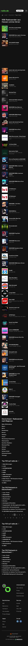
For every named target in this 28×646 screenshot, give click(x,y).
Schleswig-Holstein (6, 453)
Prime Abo (18, 611)
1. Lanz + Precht (5, 492)
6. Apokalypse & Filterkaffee (8, 503)
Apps (17, 606)
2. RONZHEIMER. (6, 494)
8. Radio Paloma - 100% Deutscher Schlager (12, 478)
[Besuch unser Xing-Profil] (20, 621)
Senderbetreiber (20, 595)
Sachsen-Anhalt (5, 451)
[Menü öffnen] (26, 11)
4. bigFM (4, 470)
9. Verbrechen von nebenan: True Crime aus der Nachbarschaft (14, 509)
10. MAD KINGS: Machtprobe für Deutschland (12, 511)
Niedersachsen (5, 440)
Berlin (3, 428)
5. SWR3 (4, 472)
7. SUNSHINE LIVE (6, 476)
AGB (3, 603)
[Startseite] (2, 15)
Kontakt (18, 603)
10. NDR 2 (4, 482)
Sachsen (4, 449)
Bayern (3, 426)
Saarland (4, 447)
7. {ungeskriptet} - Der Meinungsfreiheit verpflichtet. (14, 505)
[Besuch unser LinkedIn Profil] (17, 621)
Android (4, 626)
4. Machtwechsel (6, 498)
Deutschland (15, 633)
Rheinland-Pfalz (6, 445)
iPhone (4, 621)
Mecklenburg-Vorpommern (8, 438)
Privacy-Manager (6, 614)
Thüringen (4, 455)
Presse (18, 590)
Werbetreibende (20, 593)
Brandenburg (5, 430)
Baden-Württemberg (7, 424)
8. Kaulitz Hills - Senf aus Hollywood (10, 507)
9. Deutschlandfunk (6, 480)
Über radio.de (19, 587)
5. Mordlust (4, 501)
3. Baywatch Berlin (6, 496)
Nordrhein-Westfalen (7, 442)
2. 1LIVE (4, 466)
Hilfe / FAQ (18, 608)
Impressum (5, 608)
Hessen (3, 436)
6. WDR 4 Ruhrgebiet (7, 474)
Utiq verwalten (5, 611)
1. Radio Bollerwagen (7, 464)
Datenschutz (5, 606)
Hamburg (4, 434)
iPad (3, 624)
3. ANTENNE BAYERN (7, 468)
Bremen (4, 432)
